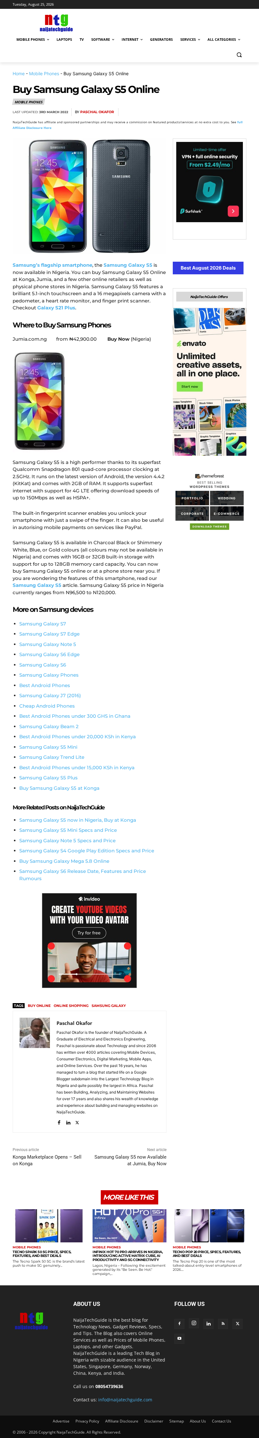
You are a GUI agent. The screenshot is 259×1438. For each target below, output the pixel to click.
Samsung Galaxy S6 (42, 665)
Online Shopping (71, 1005)
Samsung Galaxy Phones (49, 675)
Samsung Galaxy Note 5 (47, 644)
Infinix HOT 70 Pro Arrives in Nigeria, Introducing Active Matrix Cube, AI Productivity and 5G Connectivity (128, 1256)
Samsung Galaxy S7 (42, 624)
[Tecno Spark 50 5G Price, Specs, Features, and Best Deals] (49, 1225)
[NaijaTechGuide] (56, 22)
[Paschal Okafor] (35, 1072)
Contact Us (221, 1421)
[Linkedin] (225, 112)
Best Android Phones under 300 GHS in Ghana (74, 716)
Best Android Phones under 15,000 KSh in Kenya (77, 768)
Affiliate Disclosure (121, 1421)
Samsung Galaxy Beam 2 (49, 726)
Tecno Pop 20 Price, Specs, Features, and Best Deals (207, 1254)
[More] (239, 112)
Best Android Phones (44, 685)
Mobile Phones (44, 73)
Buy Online (39, 1005)
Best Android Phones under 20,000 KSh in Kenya (77, 737)
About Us (198, 1421)
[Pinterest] (196, 112)
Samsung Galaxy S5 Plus (48, 778)
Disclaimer (153, 1421)
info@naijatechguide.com (125, 1400)
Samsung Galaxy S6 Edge (49, 654)
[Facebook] (166, 112)
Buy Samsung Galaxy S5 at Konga (59, 788)
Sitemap (176, 1421)
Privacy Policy (87, 1421)
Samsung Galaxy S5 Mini (48, 747)
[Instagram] (194, 1323)
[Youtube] (179, 1339)
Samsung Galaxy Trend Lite (51, 757)
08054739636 (109, 1386)
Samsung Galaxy (109, 1005)
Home (19, 73)
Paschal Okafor (97, 112)
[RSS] (223, 1324)
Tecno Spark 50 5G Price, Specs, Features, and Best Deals (42, 1254)
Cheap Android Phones (47, 706)
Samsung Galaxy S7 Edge (49, 634)
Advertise (61, 1421)
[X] (181, 112)
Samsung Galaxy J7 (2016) (50, 695)
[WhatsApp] (210, 112)
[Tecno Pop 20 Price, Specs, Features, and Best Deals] (209, 1225)
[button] (239, 54)
